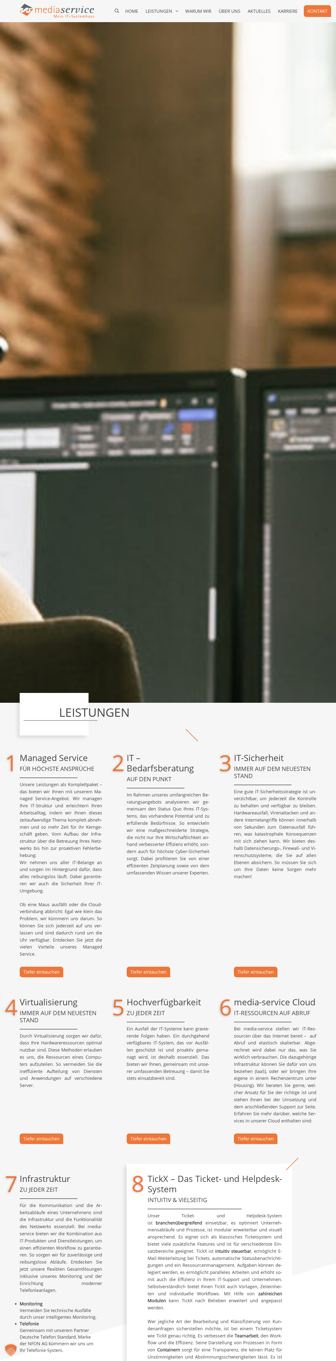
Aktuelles (259, 11)
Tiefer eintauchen (41, 972)
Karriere (288, 11)
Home (131, 11)
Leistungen (159, 11)
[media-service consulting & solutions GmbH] (57, 11)
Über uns (229, 11)
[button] (117, 11)
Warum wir (198, 11)
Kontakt (317, 11)
